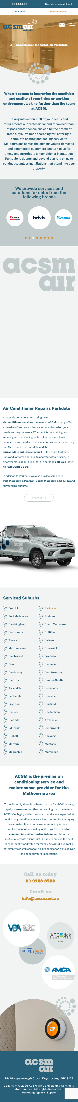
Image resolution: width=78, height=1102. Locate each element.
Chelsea (14, 712)
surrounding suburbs (17, 451)
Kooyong (50, 735)
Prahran (29, 480)
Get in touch (19, 11)
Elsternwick (52, 727)
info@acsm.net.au (62, 25)
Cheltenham (52, 712)
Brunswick (51, 648)
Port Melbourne (13, 480)
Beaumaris (51, 688)
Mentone (50, 743)
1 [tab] (26, 238)
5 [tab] (41, 238)
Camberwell (16, 656)
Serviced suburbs (58, 11)
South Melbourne (47, 480)
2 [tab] (29, 238)
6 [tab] (45, 238)
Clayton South (54, 680)
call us (59, 461)
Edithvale (14, 727)
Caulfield (50, 704)
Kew (11, 664)
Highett (13, 735)
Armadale (51, 719)
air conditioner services (18, 422)
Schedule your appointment (58, 4)
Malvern (14, 743)
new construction (27, 809)
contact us (39, 497)
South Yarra (16, 632)
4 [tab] (37, 238)
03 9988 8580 (19, 4)
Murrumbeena (17, 648)
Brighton (14, 704)
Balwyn (49, 640)
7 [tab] (48, 238)
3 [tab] (33, 238)
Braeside (50, 696)
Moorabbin (15, 751)
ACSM (40, 108)
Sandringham (17, 624)
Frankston (51, 656)
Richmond (51, 664)
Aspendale (15, 688)
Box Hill (13, 608)
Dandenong (16, 672)
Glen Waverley (53, 672)
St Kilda (64, 480)
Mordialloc (51, 751)
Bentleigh (15, 696)
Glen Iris (14, 680)
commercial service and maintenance (33, 834)
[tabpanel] (39, 218)
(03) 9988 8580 (17, 466)
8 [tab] (52, 238)
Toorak (13, 640)
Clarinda (14, 719)
